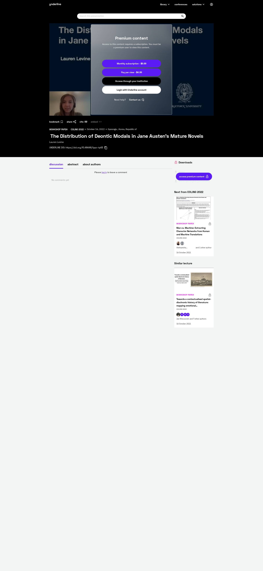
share (69, 121)
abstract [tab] (73, 164)
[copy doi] (107, 147)
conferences (181, 4)
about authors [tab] (92, 164)
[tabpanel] (110, 176)
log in (104, 172)
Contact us (134, 99)
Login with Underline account (131, 89)
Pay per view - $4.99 (131, 72)
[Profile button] (211, 4)
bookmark (54, 121)
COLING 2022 (195, 191)
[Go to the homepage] (55, 4)
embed (94, 121)
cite (82, 121)
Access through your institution (131, 81)
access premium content (191, 176)
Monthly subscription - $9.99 (131, 63)
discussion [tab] (56, 164)
